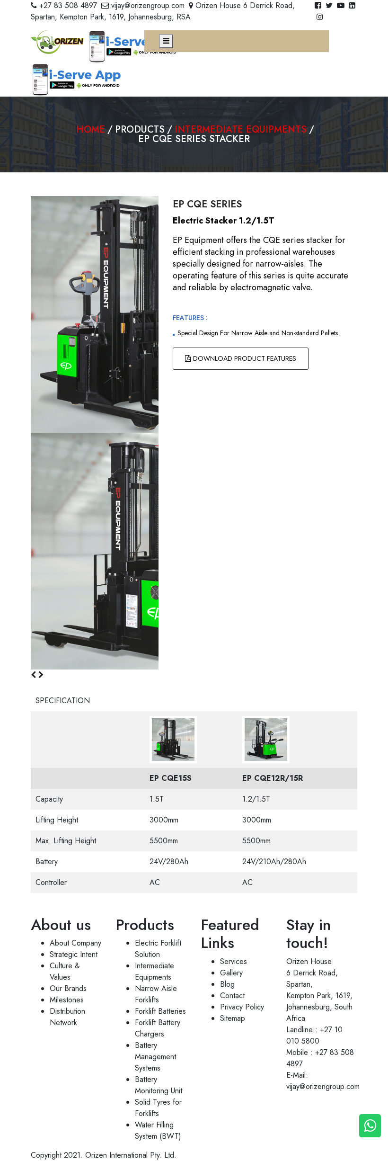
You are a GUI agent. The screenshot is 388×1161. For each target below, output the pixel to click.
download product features (244, 358)
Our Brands (68, 988)
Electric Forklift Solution (158, 949)
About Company (75, 943)
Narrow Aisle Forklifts (156, 994)
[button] (34, 675)
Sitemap (232, 1018)
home (90, 129)
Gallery (231, 972)
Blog (227, 984)
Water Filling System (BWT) (158, 1130)
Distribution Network (67, 1017)
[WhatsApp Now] (370, 1125)
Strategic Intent (73, 954)
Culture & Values (65, 971)
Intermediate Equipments (241, 129)
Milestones (67, 999)
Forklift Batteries (160, 1011)
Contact (232, 995)
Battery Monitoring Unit (158, 1085)
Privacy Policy (242, 1006)
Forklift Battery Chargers (157, 1028)
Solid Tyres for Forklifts (158, 1108)
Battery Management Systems (155, 1056)
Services (233, 961)
